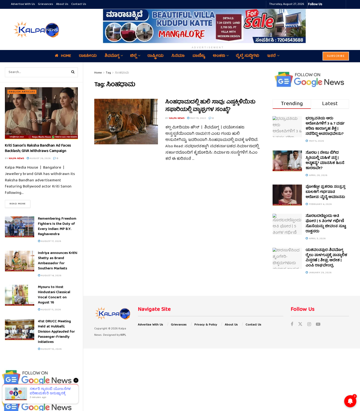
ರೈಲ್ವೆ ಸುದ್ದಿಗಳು (247, 56)
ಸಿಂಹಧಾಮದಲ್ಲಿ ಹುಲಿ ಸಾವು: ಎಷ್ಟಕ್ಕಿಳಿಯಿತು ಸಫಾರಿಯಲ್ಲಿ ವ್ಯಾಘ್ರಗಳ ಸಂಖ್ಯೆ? (210, 106)
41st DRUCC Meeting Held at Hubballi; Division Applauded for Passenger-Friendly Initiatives (56, 331)
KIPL (123, 335)
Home (66, 56)
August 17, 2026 (50, 241)
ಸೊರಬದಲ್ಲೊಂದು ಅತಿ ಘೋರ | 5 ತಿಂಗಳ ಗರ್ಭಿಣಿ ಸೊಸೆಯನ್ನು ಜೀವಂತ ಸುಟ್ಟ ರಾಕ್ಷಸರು (326, 224)
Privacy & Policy (205, 325)
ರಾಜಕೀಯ (88, 56)
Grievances (45, 4)
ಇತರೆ (271, 56)
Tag (108, 72)
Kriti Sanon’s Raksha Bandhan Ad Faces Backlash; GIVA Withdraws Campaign (38, 148)
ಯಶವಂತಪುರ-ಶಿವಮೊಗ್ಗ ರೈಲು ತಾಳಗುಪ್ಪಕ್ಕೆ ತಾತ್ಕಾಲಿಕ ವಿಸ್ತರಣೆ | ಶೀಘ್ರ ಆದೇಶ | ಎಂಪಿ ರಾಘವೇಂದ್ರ (326, 258)
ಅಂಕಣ (219, 56)
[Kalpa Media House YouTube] (341, 4)
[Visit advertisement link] (208, 26)
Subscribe (336, 56)
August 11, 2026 (50, 309)
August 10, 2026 (50, 349)
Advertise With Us (23, 4)
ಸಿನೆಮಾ (178, 56)
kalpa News (16, 158)
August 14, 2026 (50, 275)
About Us (62, 4)
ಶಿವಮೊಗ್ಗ (112, 56)
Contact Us (78, 4)
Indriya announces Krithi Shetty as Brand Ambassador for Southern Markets (57, 261)
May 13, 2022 (197, 118)
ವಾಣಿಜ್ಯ (198, 56)
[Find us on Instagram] (309, 324)
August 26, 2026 (39, 158)
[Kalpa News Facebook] (326, 4)
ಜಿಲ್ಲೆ (133, 56)
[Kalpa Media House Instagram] (332, 4)
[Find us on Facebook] (292, 324)
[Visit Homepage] (35, 29)
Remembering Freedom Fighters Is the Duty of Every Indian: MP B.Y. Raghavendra (57, 226)
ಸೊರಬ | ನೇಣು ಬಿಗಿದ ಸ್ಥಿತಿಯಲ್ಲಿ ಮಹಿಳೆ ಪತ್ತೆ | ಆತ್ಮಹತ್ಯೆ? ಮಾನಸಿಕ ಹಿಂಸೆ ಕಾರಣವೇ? (325, 161)
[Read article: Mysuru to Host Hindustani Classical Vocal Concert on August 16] (19, 295)
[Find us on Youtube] (318, 324)
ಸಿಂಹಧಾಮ (122, 72)
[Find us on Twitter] (300, 324)
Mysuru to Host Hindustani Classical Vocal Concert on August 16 (54, 295)
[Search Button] (73, 72)
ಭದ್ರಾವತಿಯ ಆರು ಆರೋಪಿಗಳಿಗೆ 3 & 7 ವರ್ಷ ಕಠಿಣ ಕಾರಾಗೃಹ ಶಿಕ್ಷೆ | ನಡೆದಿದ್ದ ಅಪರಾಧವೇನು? (325, 126)
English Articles (22, 92)
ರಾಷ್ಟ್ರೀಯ (155, 56)
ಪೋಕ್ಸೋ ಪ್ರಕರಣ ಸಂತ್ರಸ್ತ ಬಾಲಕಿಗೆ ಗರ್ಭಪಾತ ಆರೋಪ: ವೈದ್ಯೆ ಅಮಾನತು (325, 192)
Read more (20, 203)
